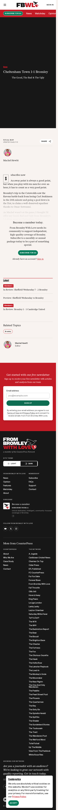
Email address (12, 391)
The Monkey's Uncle (37, 674)
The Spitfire (34, 717)
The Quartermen (36, 702)
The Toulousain (35, 728)
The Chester (34, 644)
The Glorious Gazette (38, 655)
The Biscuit (34, 636)
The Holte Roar (35, 663)
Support (32, 485)
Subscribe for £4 (13, 13)
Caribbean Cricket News (39, 558)
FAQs (31, 482)
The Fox (32, 652)
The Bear (33, 633)
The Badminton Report (39, 629)
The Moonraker (35, 678)
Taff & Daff (34, 618)
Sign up (28, 403)
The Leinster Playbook (38, 667)
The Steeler (34, 721)
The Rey (32, 706)
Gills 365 (32, 591)
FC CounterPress (36, 573)
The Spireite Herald (37, 713)
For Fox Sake (34, 576)
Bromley (8, 331)
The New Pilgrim (36, 682)
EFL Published (35, 569)
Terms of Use (13, 413)
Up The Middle (35, 747)
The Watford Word (37, 740)
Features (7, 485)
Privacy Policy (19, 796)
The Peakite (34, 691)
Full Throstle (34, 588)
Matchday (40, 13)
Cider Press (34, 565)
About (6, 493)
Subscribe (33, 478)
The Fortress (34, 648)
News (29, 13)
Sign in (40, 259)
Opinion (52, 13)
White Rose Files (36, 755)
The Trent (33, 732)
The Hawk (33, 659)
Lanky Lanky (34, 607)
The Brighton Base (37, 640)
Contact (32, 489)
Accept (13, 803)
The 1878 (32, 622)
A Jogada (33, 554)
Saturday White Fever (38, 614)
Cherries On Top (36, 561)
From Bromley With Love (39, 584)
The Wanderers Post (38, 736)
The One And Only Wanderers (37, 686)
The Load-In (34, 670)
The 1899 (32, 625)
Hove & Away (34, 595)
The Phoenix (34, 698)
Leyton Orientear (36, 610)
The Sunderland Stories (39, 725)
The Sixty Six (34, 709)
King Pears (33, 599)
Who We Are (8, 558)
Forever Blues (35, 580)
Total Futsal (34, 743)
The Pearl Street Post (38, 694)
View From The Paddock (39, 751)
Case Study (8, 561)
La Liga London (35, 603)
